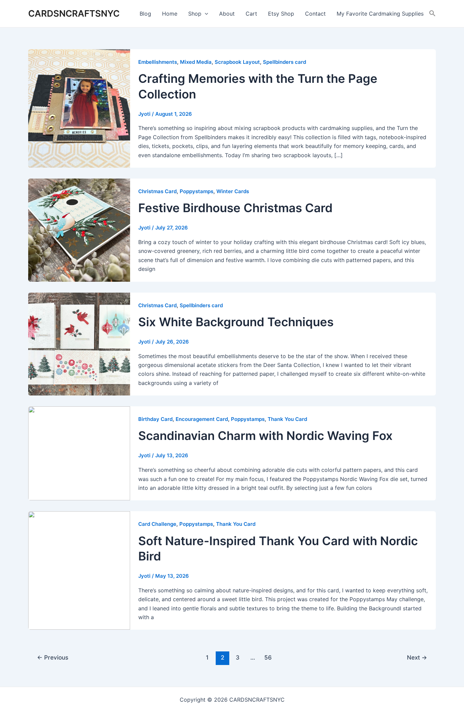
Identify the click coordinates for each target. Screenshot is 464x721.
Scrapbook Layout (237, 62)
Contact (315, 13)
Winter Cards (232, 191)
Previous (52, 657)
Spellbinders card (284, 62)
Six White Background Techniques (236, 322)
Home (169, 13)
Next (417, 657)
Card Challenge (157, 524)
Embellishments (157, 62)
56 (268, 657)
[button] (432, 13)
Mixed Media (196, 62)
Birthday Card (155, 419)
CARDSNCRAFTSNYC (74, 13)
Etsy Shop (281, 13)
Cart (251, 13)
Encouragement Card (202, 419)
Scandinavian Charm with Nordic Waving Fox (265, 435)
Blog (145, 13)
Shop (194, 13)
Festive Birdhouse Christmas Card (235, 208)
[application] (204, 13)
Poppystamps (196, 191)
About (227, 13)
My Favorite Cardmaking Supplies (380, 13)
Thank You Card (287, 419)
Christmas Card (157, 191)
